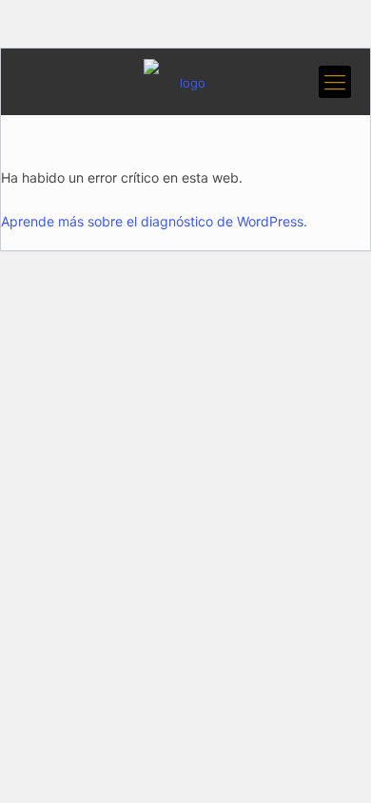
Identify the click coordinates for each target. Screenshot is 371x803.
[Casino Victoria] (185, 82)
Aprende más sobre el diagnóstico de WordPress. (154, 221)
